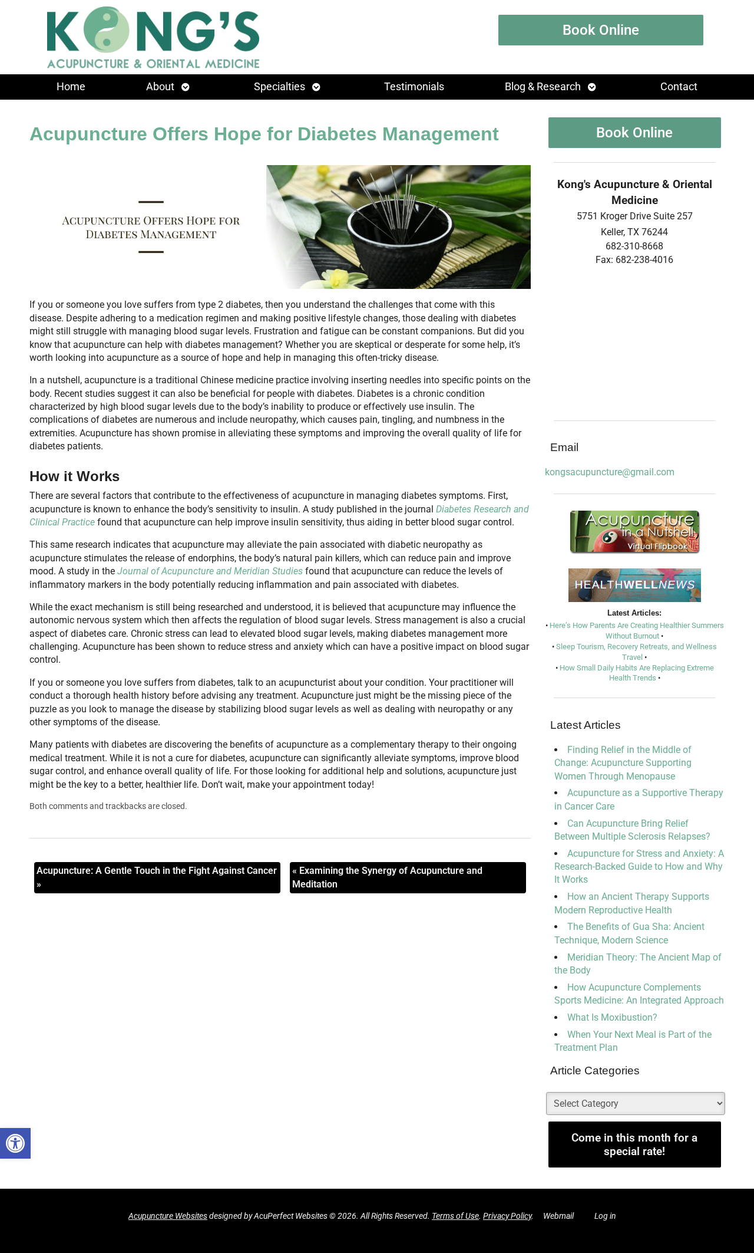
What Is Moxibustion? (612, 1017)
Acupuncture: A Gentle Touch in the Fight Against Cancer (157, 877)
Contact (678, 87)
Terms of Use (455, 1216)
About (160, 87)
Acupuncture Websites (167, 1216)
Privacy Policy (507, 1216)
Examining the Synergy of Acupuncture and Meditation (387, 877)
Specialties (279, 87)
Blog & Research (543, 87)
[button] (15, 1143)
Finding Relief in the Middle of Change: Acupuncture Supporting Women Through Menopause (623, 763)
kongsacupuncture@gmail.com (609, 472)
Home (71, 87)
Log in (605, 1216)
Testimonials (414, 87)
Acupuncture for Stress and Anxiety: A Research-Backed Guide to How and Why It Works (639, 867)
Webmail (558, 1216)
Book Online (601, 30)
